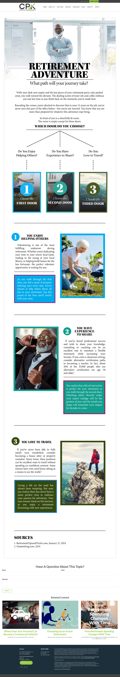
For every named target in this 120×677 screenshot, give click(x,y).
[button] (52, 7)
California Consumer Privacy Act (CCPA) (92, 656)
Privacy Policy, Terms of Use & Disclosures (62, 669)
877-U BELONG (85, 1)
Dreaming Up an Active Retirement (60, 633)
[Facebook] (20, 667)
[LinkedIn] (24, 667)
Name (4, 570)
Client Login (94, 1)
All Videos (43, 653)
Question (5, 579)
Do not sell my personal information (87, 657)
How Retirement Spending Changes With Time (99, 633)
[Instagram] (26, 667)
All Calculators (45, 655)
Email (62, 570)
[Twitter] (22, 667)
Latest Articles (45, 652)
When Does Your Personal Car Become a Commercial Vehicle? (21, 633)
